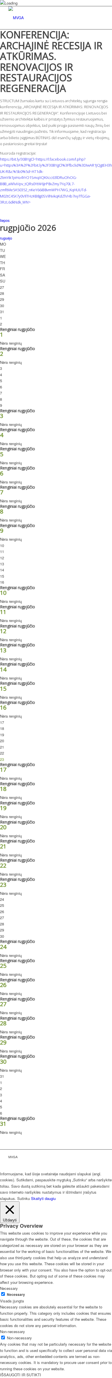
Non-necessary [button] (12, 1331)
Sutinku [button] (23, 1198)
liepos (5, 220)
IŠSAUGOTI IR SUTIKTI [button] (20, 1374)
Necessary (16, 1294)
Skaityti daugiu (43, 1198)
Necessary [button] (9, 1288)
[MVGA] (46, 17)
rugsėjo (6, 238)
